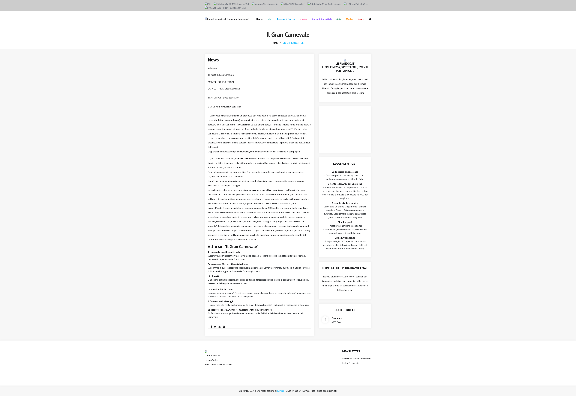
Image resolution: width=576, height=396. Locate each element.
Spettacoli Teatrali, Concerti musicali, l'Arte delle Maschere (240, 309)
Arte (338, 18)
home (275, 42)
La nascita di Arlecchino (220, 289)
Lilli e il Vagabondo (345, 237)
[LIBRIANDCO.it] (345, 59)
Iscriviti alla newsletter (335, 276)
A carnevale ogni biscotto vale (224, 252)
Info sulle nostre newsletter (356, 358)
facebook (337, 318)
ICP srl (280, 390)
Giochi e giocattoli (322, 18)
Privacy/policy (212, 359)
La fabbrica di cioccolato (345, 171)
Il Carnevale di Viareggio (221, 301)
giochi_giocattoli (293, 42)
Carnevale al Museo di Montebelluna (228, 264)
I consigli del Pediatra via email (345, 268)
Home (259, 18)
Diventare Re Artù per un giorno (345, 183)
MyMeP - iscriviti (350, 362)
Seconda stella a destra (345, 202)
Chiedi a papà (345, 222)
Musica (303, 18)
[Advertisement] (345, 129)
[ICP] (208, 3)
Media (349, 18)
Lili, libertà (213, 276)
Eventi (360, 18)
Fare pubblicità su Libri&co (218, 364)
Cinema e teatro (286, 18)
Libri (269, 18)
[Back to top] (569, 389)
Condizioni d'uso (212, 355)
